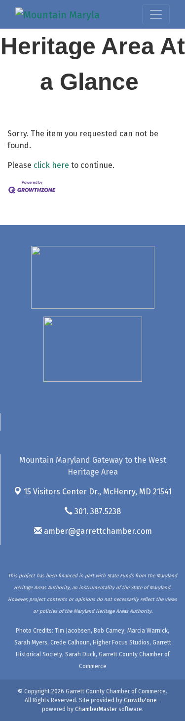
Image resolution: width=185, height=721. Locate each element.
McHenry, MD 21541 (98, 491)
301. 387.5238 (97, 511)
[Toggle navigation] (156, 14)
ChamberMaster (96, 709)
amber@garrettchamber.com (97, 531)
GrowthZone (140, 700)
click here (51, 165)
